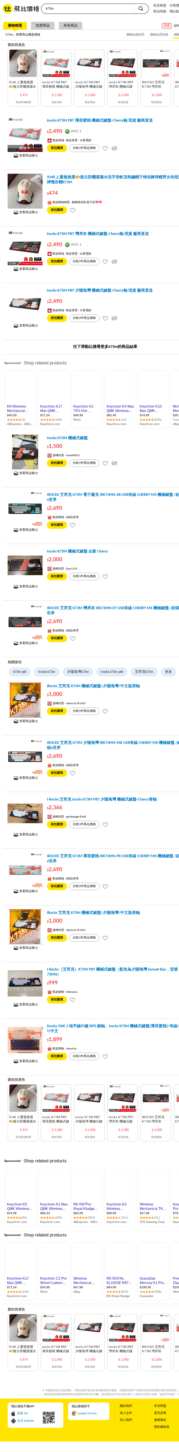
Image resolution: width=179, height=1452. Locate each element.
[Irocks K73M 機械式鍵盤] (25, 452)
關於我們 (126, 1406)
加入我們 (126, 1420)
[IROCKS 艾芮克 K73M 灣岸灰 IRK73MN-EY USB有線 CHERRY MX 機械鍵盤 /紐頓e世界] (25, 622)
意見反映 (160, 1413)
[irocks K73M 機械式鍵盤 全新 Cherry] (25, 565)
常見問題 (160, 1406)
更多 (168, 672)
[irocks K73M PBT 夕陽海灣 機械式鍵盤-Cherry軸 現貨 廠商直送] (25, 304)
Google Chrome (87, 1413)
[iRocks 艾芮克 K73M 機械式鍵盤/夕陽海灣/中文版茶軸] (25, 700)
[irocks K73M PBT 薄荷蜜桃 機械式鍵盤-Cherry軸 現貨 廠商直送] (25, 134)
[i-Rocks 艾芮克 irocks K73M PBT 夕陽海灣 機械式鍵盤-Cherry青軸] (25, 813)
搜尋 (141, 8)
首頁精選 (159, 5)
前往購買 (57, 148)
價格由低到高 (135, 34)
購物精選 (15, 25)
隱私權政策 (161, 1427)
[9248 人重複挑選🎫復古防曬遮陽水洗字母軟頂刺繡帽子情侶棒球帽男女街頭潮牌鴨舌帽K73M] (25, 191)
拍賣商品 (43, 25)
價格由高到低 (159, 34)
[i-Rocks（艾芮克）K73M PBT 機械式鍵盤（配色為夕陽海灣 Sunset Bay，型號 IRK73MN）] (25, 983)
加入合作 (126, 1413)
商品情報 (159, 11)
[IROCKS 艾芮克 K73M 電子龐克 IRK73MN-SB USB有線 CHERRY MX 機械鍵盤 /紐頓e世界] (25, 508)
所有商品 (70, 25)
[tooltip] (105, 148)
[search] (87, 9)
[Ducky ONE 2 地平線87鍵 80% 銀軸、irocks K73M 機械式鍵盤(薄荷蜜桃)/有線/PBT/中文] (25, 1040)
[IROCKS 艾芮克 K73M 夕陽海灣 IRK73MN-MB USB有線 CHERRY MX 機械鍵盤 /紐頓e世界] (25, 756)
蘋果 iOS (22, 1413)
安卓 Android (25, 1421)
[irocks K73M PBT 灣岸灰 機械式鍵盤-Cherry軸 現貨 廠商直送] (25, 247)
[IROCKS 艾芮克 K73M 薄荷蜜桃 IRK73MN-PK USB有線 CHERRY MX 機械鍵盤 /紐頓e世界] (25, 870)
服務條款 (160, 1420)
